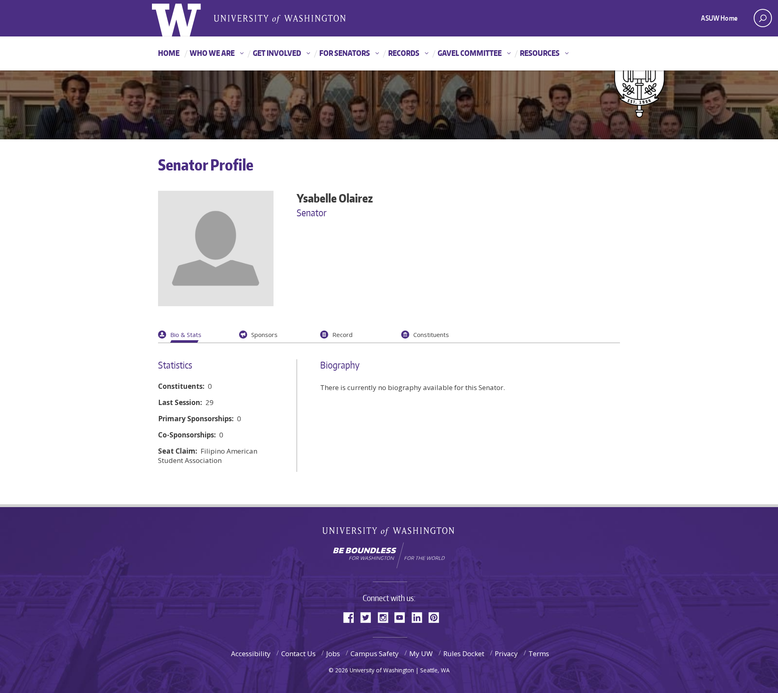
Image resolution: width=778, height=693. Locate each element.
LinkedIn (419, 617)
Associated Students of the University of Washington (279, 18)
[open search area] (763, 18)
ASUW (185, 18)
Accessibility (251, 653)
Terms (538, 653)
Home (169, 53)
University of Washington (389, 533)
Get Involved (277, 53)
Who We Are (212, 53)
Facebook (351, 617)
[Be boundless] (389, 555)
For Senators (344, 53)
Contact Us (298, 653)
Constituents (431, 335)
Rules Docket (463, 653)
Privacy (506, 653)
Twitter (368, 617)
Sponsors (264, 335)
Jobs (333, 653)
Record (342, 335)
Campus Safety (375, 653)
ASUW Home (719, 17)
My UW (421, 653)
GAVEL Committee (470, 53)
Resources (540, 53)
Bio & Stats (185, 335)
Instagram (385, 617)
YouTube (402, 617)
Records (403, 53)
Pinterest (436, 617)
